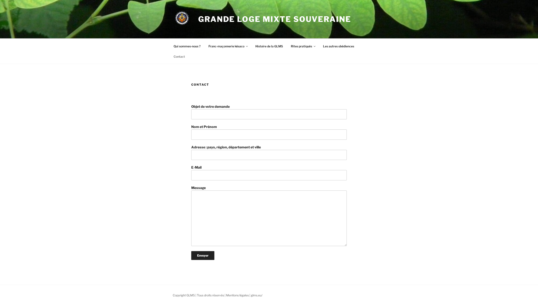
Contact (179, 56)
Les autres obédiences (338, 46)
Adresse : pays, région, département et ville (226, 147)
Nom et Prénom (204, 127)
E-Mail (196, 167)
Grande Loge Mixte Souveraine (274, 19)
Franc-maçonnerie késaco (226, 46)
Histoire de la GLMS (269, 46)
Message (198, 188)
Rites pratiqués (301, 46)
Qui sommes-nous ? (187, 46)
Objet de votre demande (210, 107)
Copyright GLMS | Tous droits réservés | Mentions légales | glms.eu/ (217, 295)
